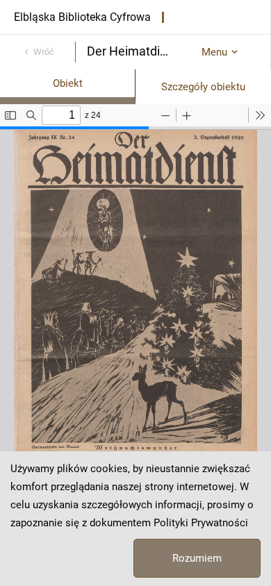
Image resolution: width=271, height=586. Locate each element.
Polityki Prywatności (201, 523)
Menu (214, 52)
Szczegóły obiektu (203, 87)
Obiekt (68, 83)
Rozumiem (197, 558)
